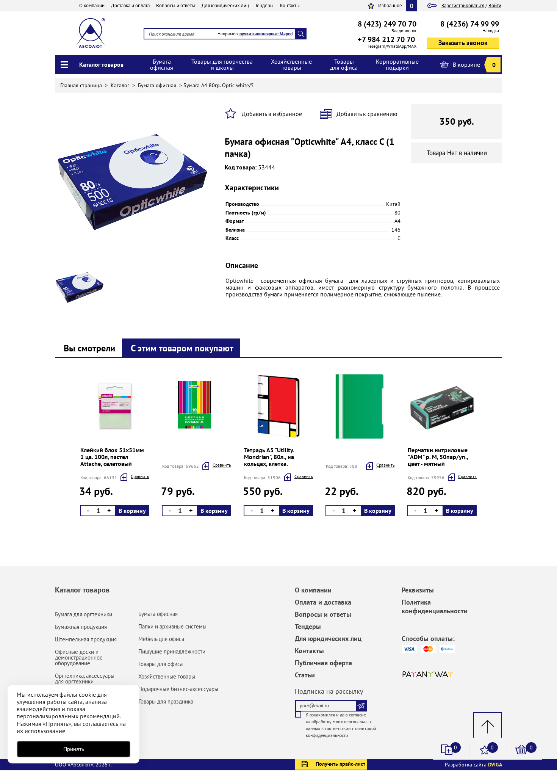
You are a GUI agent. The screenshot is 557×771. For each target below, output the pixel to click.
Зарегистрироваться (462, 5)
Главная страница (81, 85)
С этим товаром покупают (182, 348)
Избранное (390, 5)
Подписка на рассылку (329, 691)
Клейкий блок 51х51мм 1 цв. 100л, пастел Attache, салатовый (112, 456)
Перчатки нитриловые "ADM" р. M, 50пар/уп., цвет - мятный (438, 456)
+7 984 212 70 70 (386, 39)
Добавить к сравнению (366, 114)
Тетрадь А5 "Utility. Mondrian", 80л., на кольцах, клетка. (269, 456)
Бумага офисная (158, 85)
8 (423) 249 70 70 (387, 24)
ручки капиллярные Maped (266, 33)
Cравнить (140, 476)
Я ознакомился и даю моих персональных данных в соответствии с (341, 725)
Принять (73, 749)
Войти (494, 5)
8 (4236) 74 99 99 (469, 24)
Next (78, 446)
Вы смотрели (89, 348)
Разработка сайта (473, 764)
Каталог (121, 85)
